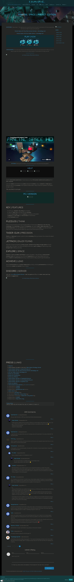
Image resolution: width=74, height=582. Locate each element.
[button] (20, 4)
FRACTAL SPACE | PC (26, 4)
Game (31, 395)
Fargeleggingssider (16, 536)
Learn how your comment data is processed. (32, 571)
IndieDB (18, 386)
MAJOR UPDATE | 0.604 (60, 42)
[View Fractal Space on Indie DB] (58, 26)
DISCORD (33, 4)
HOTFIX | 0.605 (58, 40)
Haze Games (15, 420)
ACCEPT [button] (70, 579)
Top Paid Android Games (30, 31)
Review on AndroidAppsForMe (23, 380)
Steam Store (11, 390)
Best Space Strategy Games (34, 367)
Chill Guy (13, 438)
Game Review (15, 384)
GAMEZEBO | (9, 27)
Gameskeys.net (41, 31)
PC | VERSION (30, 194)
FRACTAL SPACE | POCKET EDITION (14, 4)
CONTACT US (58, 4)
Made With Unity (25, 395)
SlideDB (18, 387)
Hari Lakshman (27, 384)
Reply (52, 428)
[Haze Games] (37, 2)
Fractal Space (11, 369)
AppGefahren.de (20, 389)
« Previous (9, 546)
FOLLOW (41, 4)
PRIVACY (64, 4)
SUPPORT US (51, 4)
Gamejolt (17, 392)
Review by (13, 373)
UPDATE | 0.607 (58, 36)
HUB (37, 4)
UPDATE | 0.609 (59, 32)
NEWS (47, 4)
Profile (20, 394)
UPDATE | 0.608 (59, 34)
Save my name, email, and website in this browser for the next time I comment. (31, 564)
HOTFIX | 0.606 (58, 38)
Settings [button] (66, 579)
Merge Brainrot (14, 504)
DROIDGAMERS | (10, 49)
